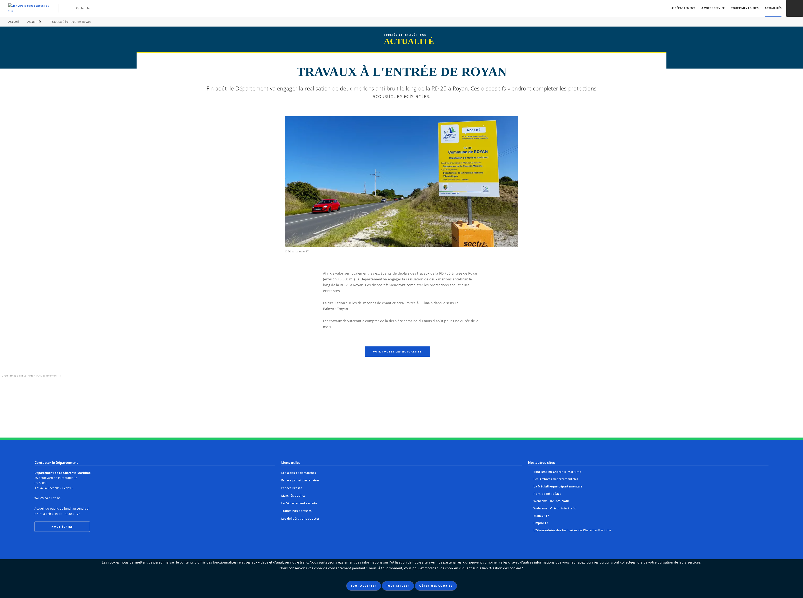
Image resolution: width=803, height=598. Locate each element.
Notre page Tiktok (409, 414)
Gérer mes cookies (436, 586)
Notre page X (393, 414)
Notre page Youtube (441, 414)
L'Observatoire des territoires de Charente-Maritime (572, 530)
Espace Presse (291, 488)
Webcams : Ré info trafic (551, 501)
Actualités (773, 8)
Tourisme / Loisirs (744, 8)
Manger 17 (541, 516)
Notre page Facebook (378, 414)
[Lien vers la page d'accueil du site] (28, 8)
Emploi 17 (540, 523)
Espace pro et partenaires (300, 480)
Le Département (683, 8)
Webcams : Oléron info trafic (554, 508)
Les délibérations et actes (300, 518)
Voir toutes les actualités (397, 351)
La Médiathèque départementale (557, 486)
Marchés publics (293, 495)
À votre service (713, 8)
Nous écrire (62, 526)
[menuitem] (683, 8)
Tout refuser (398, 586)
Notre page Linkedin (425, 414)
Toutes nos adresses (296, 511)
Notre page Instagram (362, 414)
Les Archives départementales (555, 479)
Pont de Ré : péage (547, 494)
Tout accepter (364, 586)
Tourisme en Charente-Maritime (557, 472)
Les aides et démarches (298, 473)
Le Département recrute (299, 503)
